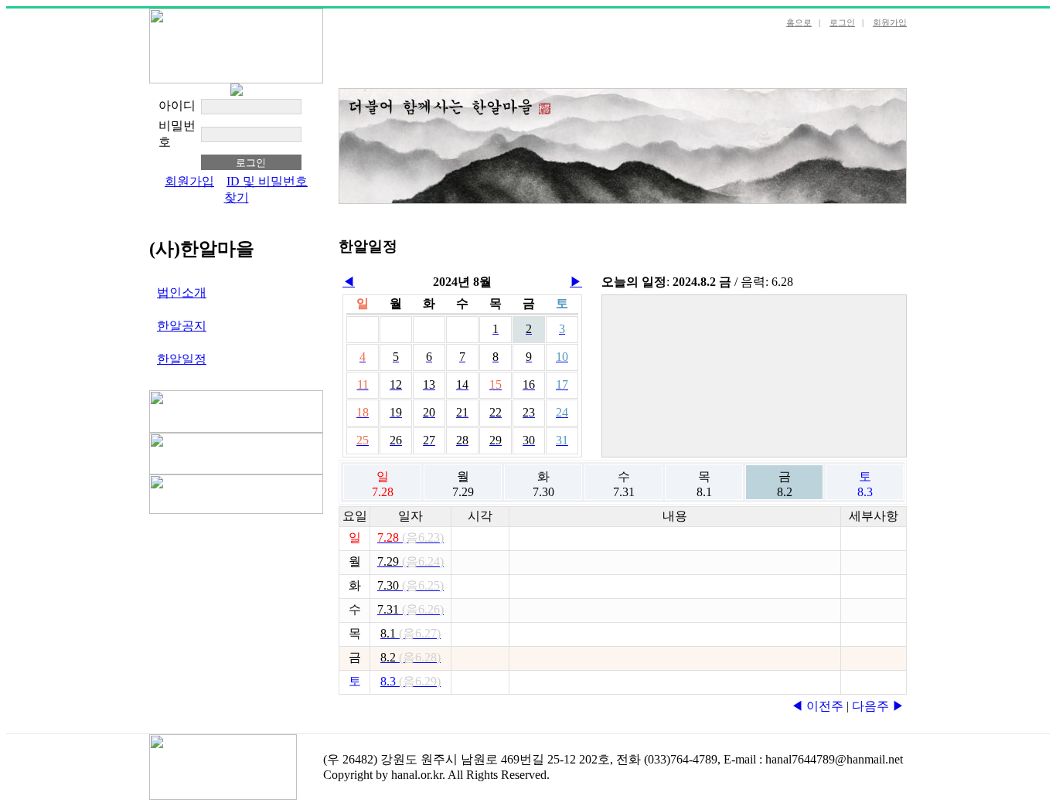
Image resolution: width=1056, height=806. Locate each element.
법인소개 (181, 292)
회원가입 (890, 23)
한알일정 (181, 359)
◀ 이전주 (817, 705)
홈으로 (799, 23)
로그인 (842, 23)
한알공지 (181, 325)
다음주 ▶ (878, 705)
